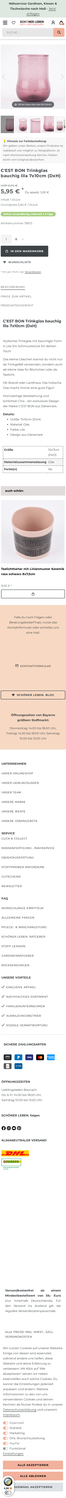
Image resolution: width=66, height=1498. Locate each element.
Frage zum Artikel (16, 296)
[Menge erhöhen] (16, 239)
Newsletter (11, 886)
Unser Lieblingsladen (20, 783)
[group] (32, 531)
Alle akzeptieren (33, 1465)
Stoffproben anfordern (22, 867)
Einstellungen (13, 1453)
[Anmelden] (53, 23)
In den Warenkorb (26, 251)
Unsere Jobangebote (19, 821)
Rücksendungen (15, 965)
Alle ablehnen (33, 1476)
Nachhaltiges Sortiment (27, 996)
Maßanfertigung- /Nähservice (28, 848)
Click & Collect (14, 838)
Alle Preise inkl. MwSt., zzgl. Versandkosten (29, 1334)
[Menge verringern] (22, 239)
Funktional (17, 1448)
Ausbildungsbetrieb (23, 1015)
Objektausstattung (17, 857)
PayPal (14, 1443)
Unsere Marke (13, 802)
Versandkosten (33, 271)
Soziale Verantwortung (27, 1025)
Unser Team (11, 792)
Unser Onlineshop (17, 773)
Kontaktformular (35, 666)
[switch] (8, 1493)
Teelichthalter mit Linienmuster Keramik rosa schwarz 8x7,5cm (32, 571)
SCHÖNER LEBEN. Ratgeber (23, 936)
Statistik (16, 1428)
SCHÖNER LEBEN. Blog (35, 695)
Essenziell (17, 1423)
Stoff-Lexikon (13, 946)
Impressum (11, 1415)
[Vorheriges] (4, 77)
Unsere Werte (13, 811)
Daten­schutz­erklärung (19, 1409)
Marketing (17, 1433)
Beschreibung (13, 287)
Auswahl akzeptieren (33, 1487)
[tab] (13, 287)
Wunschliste (19, 262)
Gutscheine (11, 876)
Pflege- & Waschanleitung (24, 927)
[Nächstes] (62, 77)
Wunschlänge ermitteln (22, 908)
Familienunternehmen (25, 1006)
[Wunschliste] (14, 23)
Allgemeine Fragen (17, 917)
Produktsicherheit (17, 305)
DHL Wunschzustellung (27, 1438)
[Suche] (59, 32)
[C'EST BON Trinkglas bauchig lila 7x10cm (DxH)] (10, 125)
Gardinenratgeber (17, 955)
